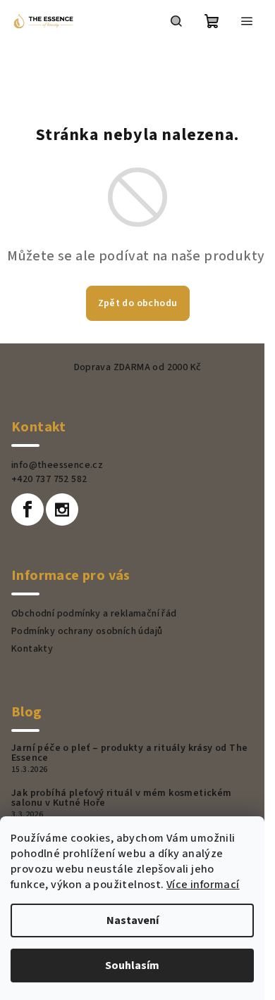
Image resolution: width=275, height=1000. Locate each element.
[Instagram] (62, 509)
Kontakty (32, 649)
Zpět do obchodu (138, 303)
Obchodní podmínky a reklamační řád (94, 614)
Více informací (203, 884)
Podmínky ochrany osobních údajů (86, 631)
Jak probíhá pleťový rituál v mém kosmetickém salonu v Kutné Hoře (121, 798)
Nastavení (132, 920)
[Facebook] (27, 509)
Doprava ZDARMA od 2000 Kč (138, 367)
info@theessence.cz (57, 465)
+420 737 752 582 (49, 479)
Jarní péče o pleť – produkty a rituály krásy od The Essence (129, 753)
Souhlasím (132, 965)
